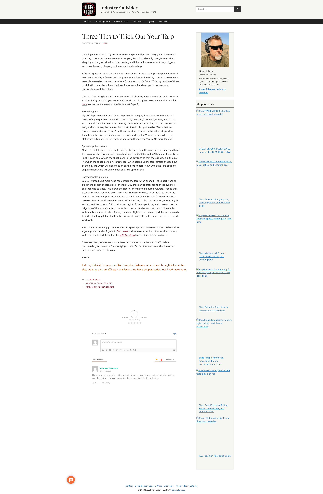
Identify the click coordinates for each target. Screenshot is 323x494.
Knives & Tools (121, 21)
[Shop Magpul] (215, 334)
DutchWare (122, 231)
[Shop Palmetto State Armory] (215, 283)
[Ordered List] (117, 350)
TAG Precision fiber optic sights (215, 456)
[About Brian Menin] (215, 50)
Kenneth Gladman (109, 368)
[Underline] (110, 350)
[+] (134, 350)
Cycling (151, 21)
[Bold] (103, 350)
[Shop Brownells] (215, 175)
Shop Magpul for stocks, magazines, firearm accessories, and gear (211, 360)
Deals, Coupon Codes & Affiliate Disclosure (154, 486)
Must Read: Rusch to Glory (99, 283)
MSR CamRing (127, 235)
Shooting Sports (103, 21)
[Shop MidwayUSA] (215, 229)
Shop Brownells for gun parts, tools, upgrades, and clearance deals (214, 202)
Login (173, 334)
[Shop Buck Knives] (215, 384)
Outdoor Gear (138, 21)
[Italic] (106, 350)
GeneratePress (178, 490)
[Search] (237, 9)
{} (131, 350)
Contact (129, 486)
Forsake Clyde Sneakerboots (100, 287)
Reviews (88, 21)
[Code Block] (127, 350)
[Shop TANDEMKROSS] (215, 125)
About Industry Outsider (186, 486)
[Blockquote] (124, 350)
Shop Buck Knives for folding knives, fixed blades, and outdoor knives (213, 408)
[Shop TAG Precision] (215, 432)
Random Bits (164, 21)
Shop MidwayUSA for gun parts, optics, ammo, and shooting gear (212, 256)
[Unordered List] (120, 350)
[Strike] (113, 350)
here (84, 104)
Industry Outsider (119, 7)
